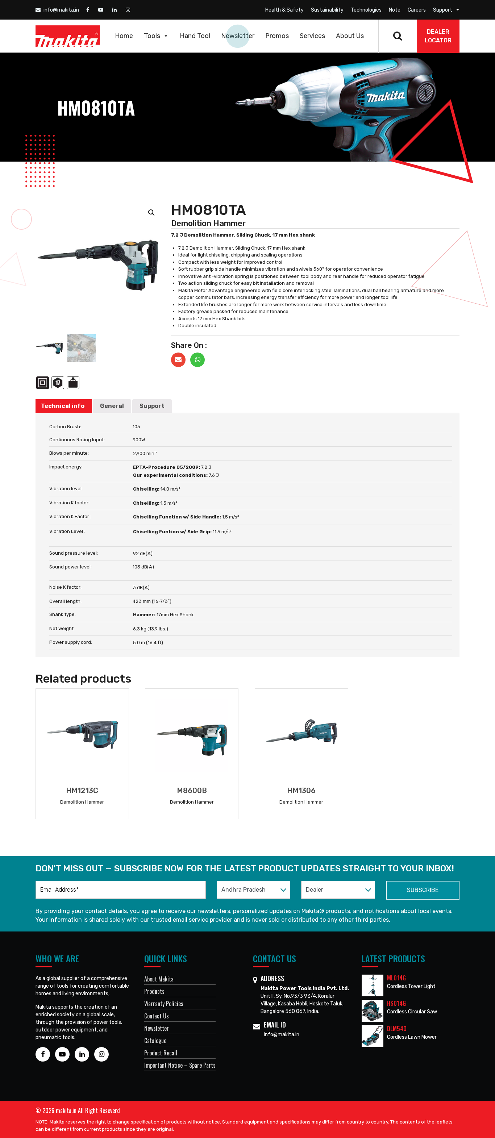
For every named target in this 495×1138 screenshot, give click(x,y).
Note (394, 10)
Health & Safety (284, 10)
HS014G (396, 1003)
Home (124, 36)
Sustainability (327, 10)
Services (312, 36)
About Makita (159, 979)
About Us (350, 36)
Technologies (366, 10)
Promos (277, 36)
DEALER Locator (438, 36)
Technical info (62, 406)
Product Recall (160, 1053)
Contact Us (156, 1016)
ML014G (396, 978)
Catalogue (155, 1040)
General (112, 406)
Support (442, 10)
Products (154, 991)
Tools (152, 36)
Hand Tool (195, 36)
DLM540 (397, 1028)
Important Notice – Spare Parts (180, 1065)
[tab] (63, 406)
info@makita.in (60, 10)
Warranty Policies (163, 1003)
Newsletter (237, 36)
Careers (417, 10)
